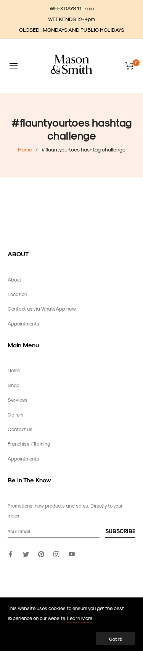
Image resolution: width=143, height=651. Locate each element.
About (14, 279)
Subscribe (120, 531)
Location (17, 294)
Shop (13, 385)
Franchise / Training (29, 443)
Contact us (20, 429)
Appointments (23, 323)
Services (17, 399)
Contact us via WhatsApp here (42, 308)
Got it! (115, 638)
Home (25, 149)
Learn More (79, 618)
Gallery (16, 414)
